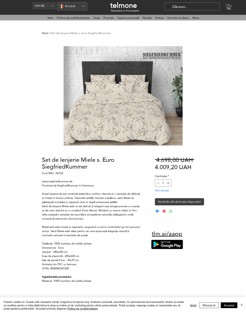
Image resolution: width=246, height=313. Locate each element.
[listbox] (44, 5)
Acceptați (229, 305)
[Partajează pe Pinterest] (164, 211)
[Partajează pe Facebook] (157, 211)
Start (45, 33)
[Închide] (242, 305)
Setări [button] (193, 305)
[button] (44, 5)
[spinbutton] (163, 183)
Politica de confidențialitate (82, 308)
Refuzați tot (209, 305)
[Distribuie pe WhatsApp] (171, 211)
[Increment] (168, 183)
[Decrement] (157, 183)
